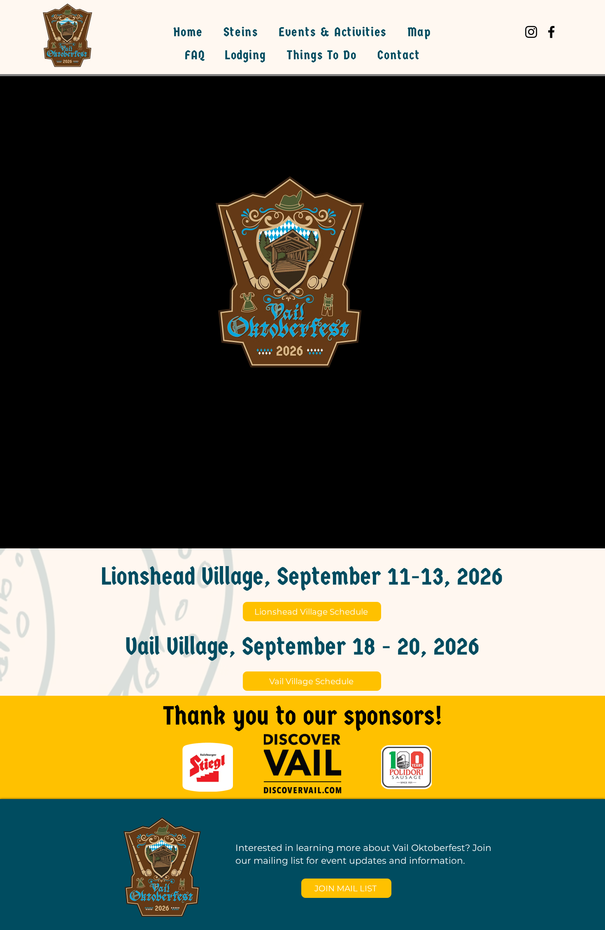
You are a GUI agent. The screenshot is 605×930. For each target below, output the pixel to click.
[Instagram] (531, 32)
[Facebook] (551, 32)
